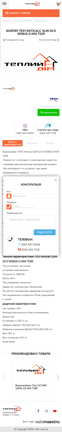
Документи (32, 143)
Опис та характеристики (12, 143)
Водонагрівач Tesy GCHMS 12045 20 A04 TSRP (31, 387)
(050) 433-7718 (30, 249)
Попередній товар (14, 40)
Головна (6, 21)
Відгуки (50, 143)
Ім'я (8, 191)
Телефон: (11, 202)
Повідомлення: (14, 213)
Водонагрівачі (40, 21)
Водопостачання (22, 21)
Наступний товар (48, 40)
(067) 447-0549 (30, 244)
